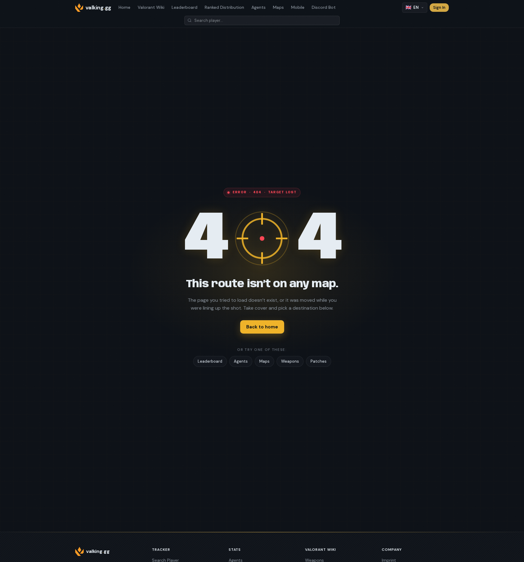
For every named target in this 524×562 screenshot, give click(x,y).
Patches (319, 361)
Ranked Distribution (224, 7)
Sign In (439, 7)
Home (124, 7)
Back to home (262, 327)
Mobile (297, 7)
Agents (258, 7)
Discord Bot (324, 7)
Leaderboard (184, 7)
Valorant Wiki (151, 7)
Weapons (290, 361)
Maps (278, 7)
